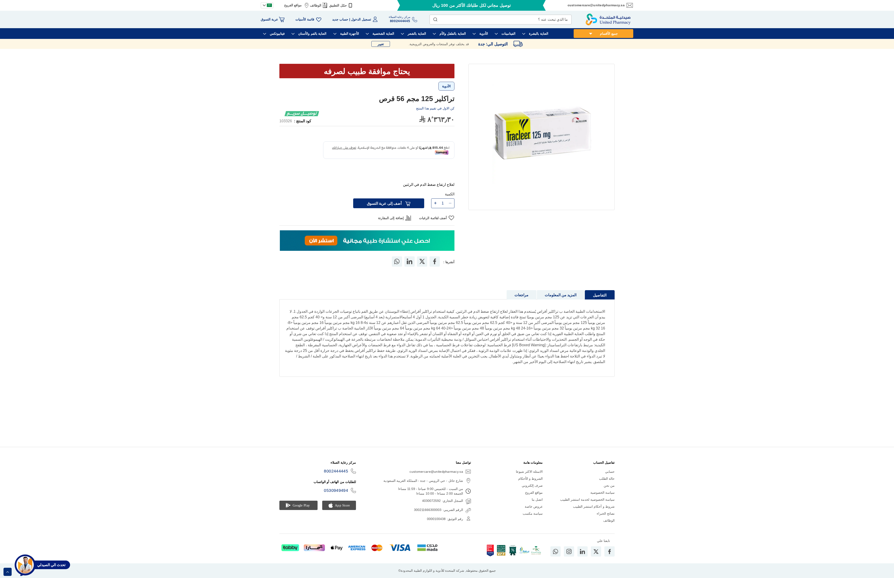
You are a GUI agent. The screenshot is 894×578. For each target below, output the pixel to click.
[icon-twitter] (596, 551)
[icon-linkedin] (582, 551)
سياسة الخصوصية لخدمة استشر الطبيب (587, 499)
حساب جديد (340, 19)
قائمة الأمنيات (304, 19)
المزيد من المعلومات (560, 302)
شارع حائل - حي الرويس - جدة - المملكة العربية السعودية (423, 481)
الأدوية (446, 86)
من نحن (609, 485)
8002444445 (336, 471)
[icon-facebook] (609, 551)
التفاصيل (599, 302)
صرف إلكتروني (532, 485)
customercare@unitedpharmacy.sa (596, 5)
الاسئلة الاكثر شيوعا (529, 471)
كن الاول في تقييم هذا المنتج (435, 108)
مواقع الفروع (293, 5)
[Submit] (435, 18)
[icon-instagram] (569, 551)
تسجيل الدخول (361, 19)
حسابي (610, 471)
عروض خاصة (534, 506)
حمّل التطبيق (338, 5)
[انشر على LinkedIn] (409, 268)
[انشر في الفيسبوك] (434, 268)
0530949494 (336, 490)
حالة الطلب (607, 478)
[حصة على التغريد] (422, 268)
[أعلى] (7, 572)
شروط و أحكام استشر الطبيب (594, 506)
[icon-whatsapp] (555, 551)
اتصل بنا (537, 499)
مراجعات (521, 302)
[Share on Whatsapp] (397, 268)
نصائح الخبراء (606, 513)
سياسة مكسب (533, 513)
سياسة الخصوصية (602, 492)
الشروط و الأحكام (530, 478)
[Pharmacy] (367, 247)
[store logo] (608, 19)
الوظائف (315, 5)
